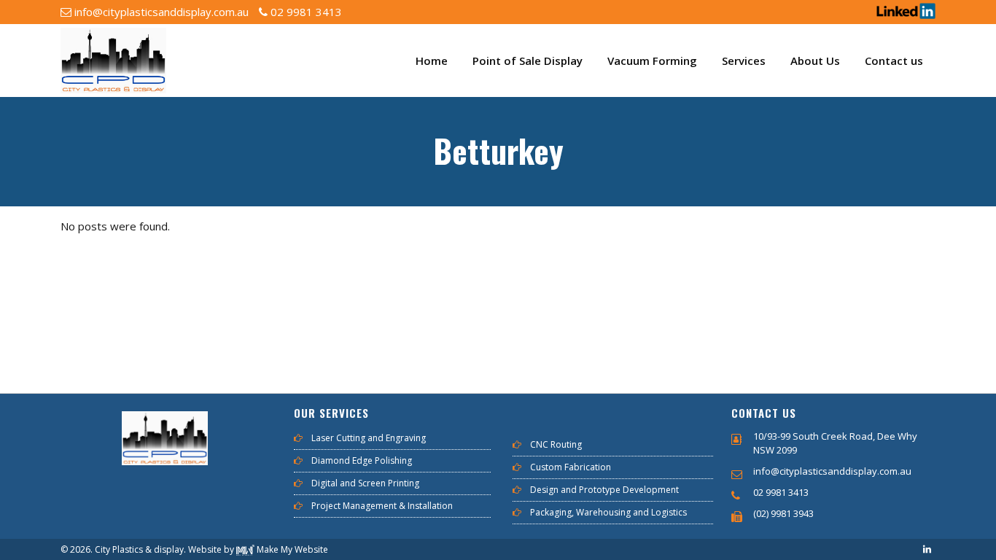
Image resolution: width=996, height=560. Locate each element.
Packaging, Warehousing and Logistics (608, 513)
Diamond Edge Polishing (361, 461)
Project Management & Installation (382, 506)
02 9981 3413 (305, 11)
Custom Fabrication (570, 467)
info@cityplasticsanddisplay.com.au (160, 11)
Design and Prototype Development (604, 490)
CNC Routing (556, 445)
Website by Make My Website (258, 549)
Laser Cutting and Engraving (368, 438)
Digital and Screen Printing (365, 483)
